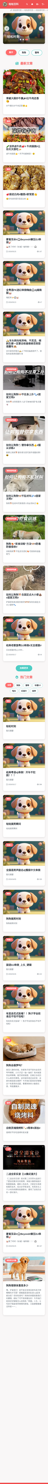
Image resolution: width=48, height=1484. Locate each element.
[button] (37, 4)
